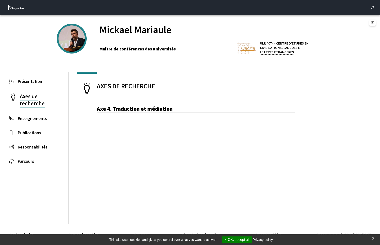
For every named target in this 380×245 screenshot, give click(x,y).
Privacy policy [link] (263, 239)
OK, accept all (238, 239)
